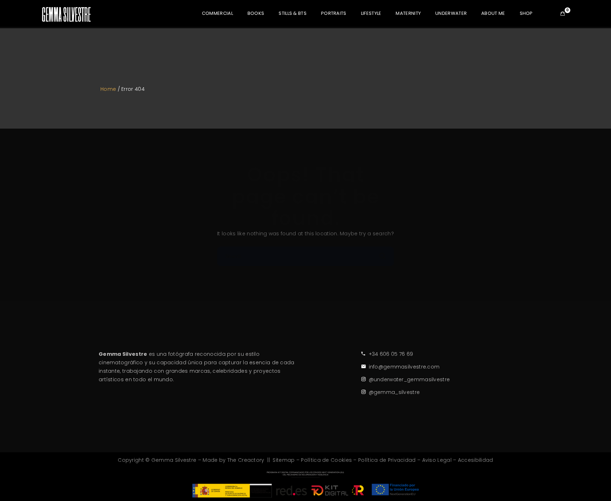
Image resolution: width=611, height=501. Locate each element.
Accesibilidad (475, 460)
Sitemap (284, 460)
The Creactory (245, 460)
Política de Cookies (326, 460)
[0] (562, 13)
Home (108, 89)
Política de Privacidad (387, 460)
